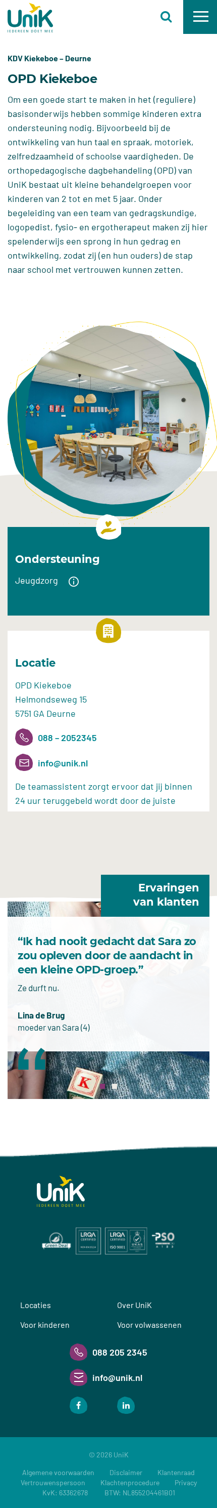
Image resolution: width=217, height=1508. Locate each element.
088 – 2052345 (67, 737)
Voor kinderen (45, 1324)
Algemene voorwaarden (58, 1472)
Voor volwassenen (149, 1324)
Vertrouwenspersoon (53, 1482)
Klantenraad (176, 1472)
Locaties (35, 1305)
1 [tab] (102, 1086)
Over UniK (134, 1305)
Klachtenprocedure (129, 1482)
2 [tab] (114, 1086)
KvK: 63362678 (108, 1492)
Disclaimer (126, 1472)
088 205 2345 (119, 1352)
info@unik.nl (63, 762)
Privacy (186, 1482)
